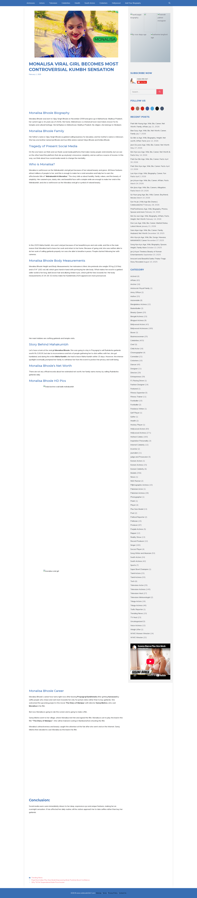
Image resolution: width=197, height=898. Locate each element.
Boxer (132, 332)
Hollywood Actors (137, 429)
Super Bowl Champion (139, 569)
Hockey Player (136, 425)
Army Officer (135, 292)
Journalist (134, 453)
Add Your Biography (133, 3)
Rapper (133, 533)
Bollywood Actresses (139, 328)
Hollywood (116, 3)
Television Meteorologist (140, 597)
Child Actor (134, 348)
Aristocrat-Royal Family (140, 288)
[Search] (159, 91)
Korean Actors (136, 461)
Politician (134, 521)
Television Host (136, 593)
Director (133, 372)
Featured (134, 388)
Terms (105, 893)
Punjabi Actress (136, 529)
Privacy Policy (113, 893)
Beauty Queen (136, 312)
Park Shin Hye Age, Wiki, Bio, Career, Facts (147, 166)
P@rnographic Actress (139, 485)
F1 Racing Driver (137, 380)
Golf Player (134, 413)
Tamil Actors (135, 573)
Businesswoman (137, 336)
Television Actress (137, 589)
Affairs (133, 280)
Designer (134, 368)
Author (133, 296)
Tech (132, 581)
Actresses (31, 3)
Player (133, 505)
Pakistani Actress (137, 493)
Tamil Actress (136, 577)
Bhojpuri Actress (137, 320)
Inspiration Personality (139, 441)
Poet (132, 513)
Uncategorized (136, 621)
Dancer (133, 364)
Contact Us (122, 893)
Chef (132, 344)
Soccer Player (136, 549)
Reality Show (135, 537)
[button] (169, 3)
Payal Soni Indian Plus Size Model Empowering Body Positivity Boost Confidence (60, 880)
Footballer (134, 400)
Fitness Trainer (136, 396)
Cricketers (103, 3)
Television (53, 3)
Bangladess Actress (138, 304)
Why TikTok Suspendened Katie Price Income (47, 882)
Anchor (133, 284)
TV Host (133, 617)
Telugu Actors (136, 601)
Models (133, 473)
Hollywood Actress (138, 433)
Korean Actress (136, 465)
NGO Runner (135, 481)
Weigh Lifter (135, 629)
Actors (42, 3)
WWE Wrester (136, 637)
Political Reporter (137, 517)
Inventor (133, 449)
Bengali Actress (136, 316)
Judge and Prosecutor (139, 457)
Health (77, 3)
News (132, 477)
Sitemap (99, 893)
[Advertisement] (76, 95)
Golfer (132, 417)
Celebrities (66, 3)
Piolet (132, 501)
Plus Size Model (136, 509)
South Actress (136, 561)
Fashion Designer (137, 384)
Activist (133, 276)
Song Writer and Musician (140, 553)
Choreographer (136, 352)
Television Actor (137, 585)
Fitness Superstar (137, 392)
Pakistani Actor (136, 489)
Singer (133, 545)
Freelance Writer (137, 409)
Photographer (136, 497)
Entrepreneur (135, 376)
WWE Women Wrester (140, 633)
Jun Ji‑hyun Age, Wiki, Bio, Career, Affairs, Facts (149, 180)
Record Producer (137, 541)
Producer (134, 525)
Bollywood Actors (137, 324)
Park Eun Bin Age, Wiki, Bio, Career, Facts (147, 159)
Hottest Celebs (136, 437)
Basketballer (135, 308)
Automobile (135, 300)
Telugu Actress (136, 605)
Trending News (37, 878)
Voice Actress (136, 625)
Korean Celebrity (137, 469)
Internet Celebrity (137, 445)
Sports (133, 565)
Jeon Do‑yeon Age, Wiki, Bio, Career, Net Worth (149, 145)
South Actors (90, 3)
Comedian (134, 356)
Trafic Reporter (136, 609)
